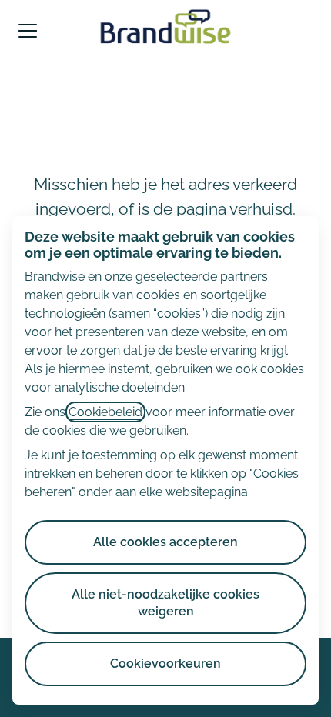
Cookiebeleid (105, 412)
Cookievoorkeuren (165, 663)
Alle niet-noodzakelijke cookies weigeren (165, 603)
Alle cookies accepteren (165, 542)
